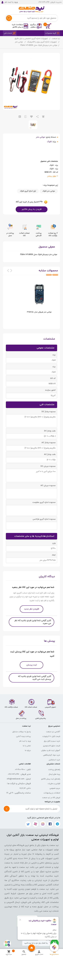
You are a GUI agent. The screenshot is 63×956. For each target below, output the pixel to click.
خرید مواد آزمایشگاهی (51, 755)
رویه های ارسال (54, 774)
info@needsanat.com (15, 779)
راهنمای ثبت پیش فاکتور (50, 779)
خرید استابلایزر (54, 760)
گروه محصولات (50, 33)
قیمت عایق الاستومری (51, 746)
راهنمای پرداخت (54, 769)
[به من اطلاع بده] (43, 117)
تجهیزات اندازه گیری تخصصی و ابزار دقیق (31, 38)
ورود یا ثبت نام (25, 741)
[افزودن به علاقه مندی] (31, 117)
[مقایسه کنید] (26, 117)
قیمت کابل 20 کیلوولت (51, 736)
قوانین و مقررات (54, 783)
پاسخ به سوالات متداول (21, 732)
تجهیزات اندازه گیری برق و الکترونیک (42, 42)
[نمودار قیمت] (20, 117)
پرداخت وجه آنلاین (23, 736)
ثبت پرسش (31, 665)
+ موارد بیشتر (52, 176)
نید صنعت (56, 38)
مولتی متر (19, 42)
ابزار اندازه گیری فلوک (28, 191)
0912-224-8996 (13, 774)
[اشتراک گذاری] (37, 117)
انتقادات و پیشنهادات (52, 793)
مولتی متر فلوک (48, 191)
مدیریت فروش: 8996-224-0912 (50, 2)
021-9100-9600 (20, 769)
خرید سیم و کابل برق (52, 741)
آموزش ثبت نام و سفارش (50, 750)
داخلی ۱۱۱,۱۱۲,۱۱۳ (25, 788)
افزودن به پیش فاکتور (32, 209)
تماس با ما (27, 746)
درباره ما (28, 750)
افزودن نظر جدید (31, 609)
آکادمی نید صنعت (53, 732)
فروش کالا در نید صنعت (51, 797)
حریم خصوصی (55, 788)
